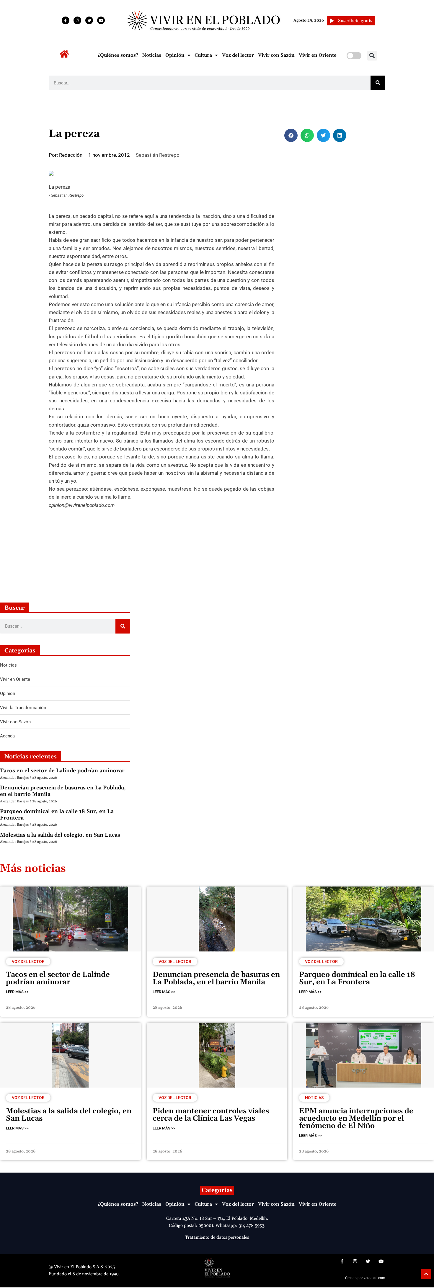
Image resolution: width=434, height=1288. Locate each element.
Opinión (175, 55)
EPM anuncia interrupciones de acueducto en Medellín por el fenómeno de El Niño (356, 1118)
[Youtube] (101, 20)
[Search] (378, 83)
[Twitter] (89, 20)
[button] (372, 56)
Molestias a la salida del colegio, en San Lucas (60, 835)
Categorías (217, 1190)
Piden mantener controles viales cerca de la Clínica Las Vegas (211, 1114)
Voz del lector (238, 55)
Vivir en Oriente (318, 55)
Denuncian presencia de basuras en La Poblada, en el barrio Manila (63, 791)
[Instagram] (77, 20)
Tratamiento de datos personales (217, 1237)
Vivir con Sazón (276, 55)
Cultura (203, 55)
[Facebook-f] (65, 20)
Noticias (151, 55)
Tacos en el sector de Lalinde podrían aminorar (62, 770)
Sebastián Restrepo (158, 155)
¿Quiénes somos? (118, 55)
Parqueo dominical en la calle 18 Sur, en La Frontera (57, 814)
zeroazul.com (374, 1278)
